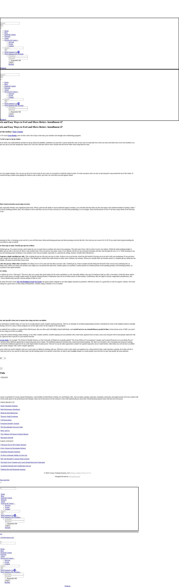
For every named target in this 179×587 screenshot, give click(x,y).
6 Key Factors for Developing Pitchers (13, 448)
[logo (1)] (13, 21)
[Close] (1, 482)
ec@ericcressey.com (7, 537)
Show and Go (5, 430)
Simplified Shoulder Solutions (10, 452)
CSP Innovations (6, 420)
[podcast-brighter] (67, 17)
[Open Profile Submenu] (20, 517)
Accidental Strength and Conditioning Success (16, 466)
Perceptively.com (74, 476)
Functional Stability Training (10, 423)
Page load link (4, 480)
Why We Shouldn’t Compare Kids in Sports (15, 459)
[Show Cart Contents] (16, 570)
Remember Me (16, 60)
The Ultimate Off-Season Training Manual (14, 434)
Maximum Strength (7, 438)
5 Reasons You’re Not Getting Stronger (13, 445)
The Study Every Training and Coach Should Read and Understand (23, 462)
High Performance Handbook (10, 409)
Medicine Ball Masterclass (9, 413)
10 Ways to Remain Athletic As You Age (14, 455)
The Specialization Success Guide (12, 427)
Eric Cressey (18, 132)
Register (11, 64)
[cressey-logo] (67, 2)
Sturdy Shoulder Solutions (9, 406)
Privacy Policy (76, 473)
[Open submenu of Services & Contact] (18, 40)
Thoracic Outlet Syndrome (9, 416)
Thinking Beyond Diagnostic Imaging (13, 469)
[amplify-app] (67, 11)
